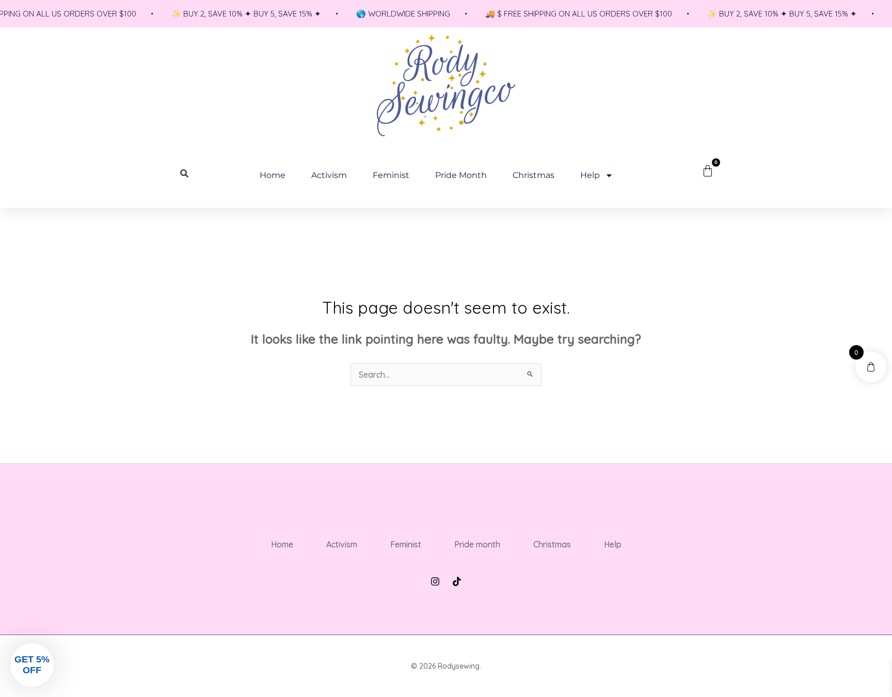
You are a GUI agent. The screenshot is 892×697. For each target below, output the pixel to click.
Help (590, 175)
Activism (329, 175)
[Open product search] (184, 173)
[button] (32, 665)
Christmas (533, 175)
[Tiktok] (456, 581)
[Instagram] (435, 581)
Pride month (461, 175)
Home (272, 175)
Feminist (391, 175)
